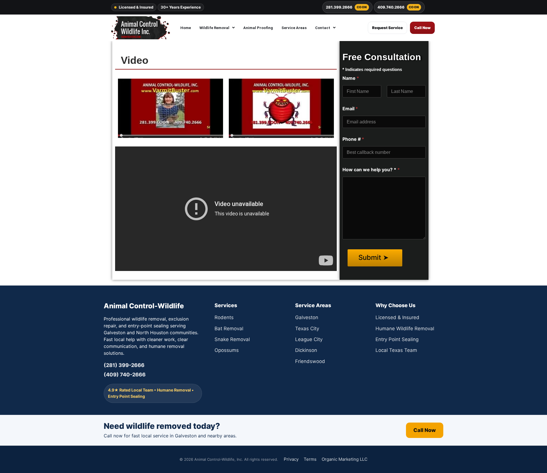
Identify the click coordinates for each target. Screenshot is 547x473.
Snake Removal (232, 339)
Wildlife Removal (214, 28)
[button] (217, 28)
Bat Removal (229, 328)
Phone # (353, 139)
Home (185, 28)
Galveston (306, 317)
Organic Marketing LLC (345, 459)
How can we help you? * (371, 169)
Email (350, 108)
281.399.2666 (346, 7)
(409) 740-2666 (125, 375)
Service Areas (294, 28)
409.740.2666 (398, 7)
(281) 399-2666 (124, 365)
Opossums (227, 350)
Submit (370, 257)
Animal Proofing (258, 28)
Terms (310, 459)
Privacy (291, 459)
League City (309, 339)
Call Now (422, 27)
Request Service (387, 27)
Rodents (224, 317)
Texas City (307, 328)
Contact (322, 28)
